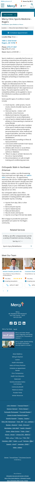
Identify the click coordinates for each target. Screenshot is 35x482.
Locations (4, 28)
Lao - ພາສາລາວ (28, 421)
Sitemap (6, 457)
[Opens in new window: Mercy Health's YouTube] (19, 323)
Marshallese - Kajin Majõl (11, 428)
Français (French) (23, 405)
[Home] (12, 6)
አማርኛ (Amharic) (11, 405)
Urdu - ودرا (18, 438)
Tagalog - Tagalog (23, 418)
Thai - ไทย (26, 438)
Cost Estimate (17, 384)
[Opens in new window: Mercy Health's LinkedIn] (24, 323)
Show (9, 37)
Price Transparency (17, 373)
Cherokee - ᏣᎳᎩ (7, 441)
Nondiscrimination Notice (17, 382)
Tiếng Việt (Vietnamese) (8, 421)
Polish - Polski (25, 431)
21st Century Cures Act (25, 457)
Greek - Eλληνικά (24, 425)
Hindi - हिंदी (20, 421)
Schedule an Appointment (17, 368)
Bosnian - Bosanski (11, 425)
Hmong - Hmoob (10, 434)
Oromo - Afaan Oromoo (12, 431)
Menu (2, 7)
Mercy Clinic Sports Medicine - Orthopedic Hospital (17, 478)
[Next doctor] (7, 290)
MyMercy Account (5, 1)
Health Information (17, 362)
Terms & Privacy (14, 457)
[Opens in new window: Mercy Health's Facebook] (11, 323)
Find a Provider (8, 14)
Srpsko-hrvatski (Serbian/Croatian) (17, 415)
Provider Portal (17, 392)
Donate (17, 370)
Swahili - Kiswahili (25, 428)
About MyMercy (17, 354)
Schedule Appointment (18, 33)
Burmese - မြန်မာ (28, 441)
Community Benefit (17, 387)
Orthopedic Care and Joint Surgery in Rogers (17, 476)
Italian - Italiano (17, 447)
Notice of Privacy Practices (17, 365)
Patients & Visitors (17, 390)
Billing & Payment (17, 357)
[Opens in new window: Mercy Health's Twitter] (15, 323)
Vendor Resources (17, 395)
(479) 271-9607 (12, 47)
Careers (17, 360)
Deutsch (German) (12, 409)
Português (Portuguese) (11, 412)
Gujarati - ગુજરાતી (11, 444)
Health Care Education (17, 376)
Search (32, 7)
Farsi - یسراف (10, 438)
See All (15, 329)
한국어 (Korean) (23, 409)
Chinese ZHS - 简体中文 (23, 434)
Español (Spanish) (11, 418)
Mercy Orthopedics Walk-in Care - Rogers (17, 480)
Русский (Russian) (25, 412)
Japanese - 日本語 (23, 444)
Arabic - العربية (17, 441)
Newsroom (17, 379)
